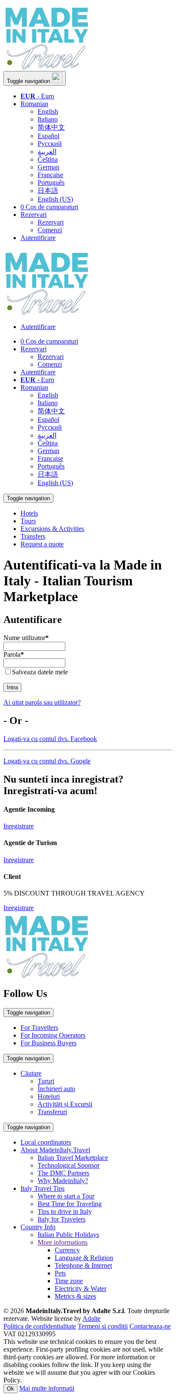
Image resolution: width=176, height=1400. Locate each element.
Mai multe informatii (46, 1388)
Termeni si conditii (103, 1326)
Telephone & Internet (83, 1265)
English (48, 111)
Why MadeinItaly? (63, 1180)
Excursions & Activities (52, 528)
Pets (60, 1273)
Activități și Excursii (65, 1104)
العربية (47, 151)
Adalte (91, 1318)
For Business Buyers (48, 1043)
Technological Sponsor (69, 1165)
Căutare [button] (31, 1073)
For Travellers (39, 1027)
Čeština (48, 159)
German (48, 167)
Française (50, 174)
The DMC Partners (63, 1173)
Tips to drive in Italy (65, 1211)
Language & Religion (84, 1257)
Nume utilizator (26, 637)
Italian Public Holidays (68, 1234)
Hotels (29, 513)
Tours (28, 521)
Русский (50, 143)
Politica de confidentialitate (39, 1326)
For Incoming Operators (53, 1035)
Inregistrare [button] (18, 826)
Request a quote (42, 544)
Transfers (33, 536)
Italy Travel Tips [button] (43, 1188)
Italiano (48, 119)
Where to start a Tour (66, 1196)
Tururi (46, 1081)
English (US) (55, 199)
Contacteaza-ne (150, 1326)
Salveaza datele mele (40, 672)
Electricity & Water (80, 1288)
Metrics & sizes (75, 1296)
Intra (12, 687)
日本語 (48, 190)
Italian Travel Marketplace (73, 1157)
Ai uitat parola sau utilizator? (42, 702)
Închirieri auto (56, 1088)
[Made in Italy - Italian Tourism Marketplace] (46, 67)
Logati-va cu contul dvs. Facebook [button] (50, 738)
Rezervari (34, 214)
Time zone (69, 1280)
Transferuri (52, 1111)
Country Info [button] (38, 1227)
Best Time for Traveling (70, 1203)
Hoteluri (49, 1096)
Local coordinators (46, 1142)
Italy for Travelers (61, 1219)
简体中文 (51, 127)
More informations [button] (63, 1242)
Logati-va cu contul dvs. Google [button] (47, 761)
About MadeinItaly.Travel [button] (55, 1150)
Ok (10, 1388)
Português (51, 182)
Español (48, 135)
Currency (67, 1250)
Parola (13, 654)
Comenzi (50, 230)
